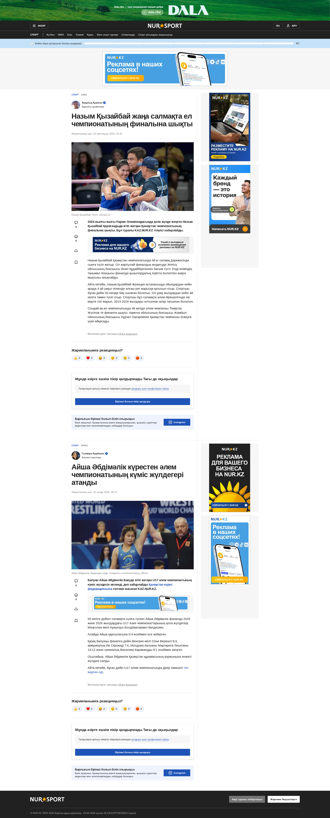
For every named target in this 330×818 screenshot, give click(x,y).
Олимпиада (128, 34)
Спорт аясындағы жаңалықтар (155, 34)
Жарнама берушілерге (283, 799)
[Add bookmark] (76, 262)
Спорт (34, 34)
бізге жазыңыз (128, 333)
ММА (61, 34)
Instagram (179, 422)
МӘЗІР (41, 25)
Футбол (50, 34)
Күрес (90, 34)
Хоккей (80, 34)
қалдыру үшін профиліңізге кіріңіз (150, 388)
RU (278, 25)
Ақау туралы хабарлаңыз (247, 799)
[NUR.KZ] (165, 25)
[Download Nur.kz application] (165, 10)
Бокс (69, 34)
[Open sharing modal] (76, 250)
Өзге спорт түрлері (107, 34)
